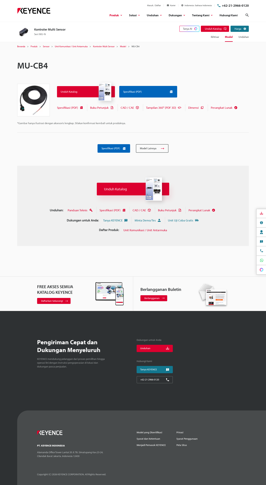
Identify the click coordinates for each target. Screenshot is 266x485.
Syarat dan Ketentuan (148, 438)
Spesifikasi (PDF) (67, 107)
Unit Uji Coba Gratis (180, 220)
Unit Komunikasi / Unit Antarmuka (145, 230)
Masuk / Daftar (154, 5)
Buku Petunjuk (99, 107)
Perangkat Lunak (221, 107)
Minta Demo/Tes (145, 220)
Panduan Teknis (77, 210)
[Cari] (247, 15)
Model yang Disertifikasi (149, 432)
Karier (173, 5)
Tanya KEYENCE (113, 220)
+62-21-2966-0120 (235, 5)
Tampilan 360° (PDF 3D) (161, 107)
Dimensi (193, 107)
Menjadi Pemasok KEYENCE (151, 445)
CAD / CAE (127, 107)
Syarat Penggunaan (187, 438)
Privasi (179, 432)
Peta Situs (181, 445)
